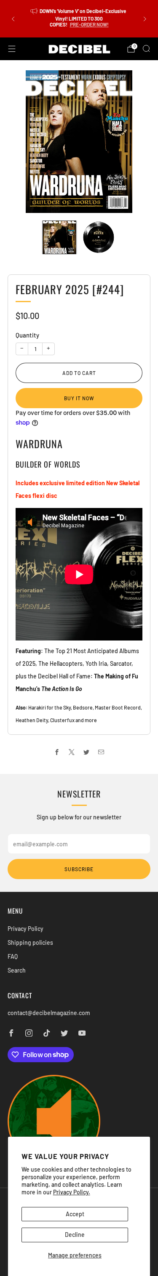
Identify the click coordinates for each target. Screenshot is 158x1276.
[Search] (146, 48)
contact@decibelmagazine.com (49, 1012)
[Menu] (12, 49)
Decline (75, 1234)
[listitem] (79, 19)
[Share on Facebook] (57, 751)
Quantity (27, 335)
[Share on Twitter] (86, 751)
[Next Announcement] (145, 19)
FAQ (13, 956)
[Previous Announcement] (13, 19)
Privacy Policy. (71, 1192)
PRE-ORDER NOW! (89, 24)
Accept (75, 1214)
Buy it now (79, 398)
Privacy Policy (25, 928)
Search (17, 970)
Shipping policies (30, 942)
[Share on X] (71, 751)
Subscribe (79, 869)
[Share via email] (101, 751)
